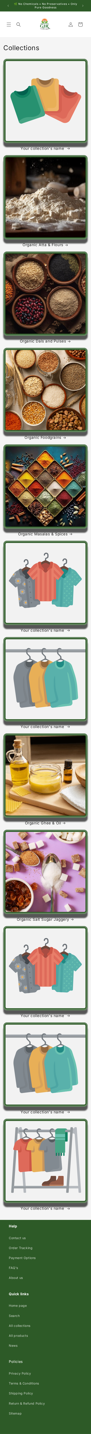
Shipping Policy (21, 1393)
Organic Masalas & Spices (43, 534)
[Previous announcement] (8, 6)
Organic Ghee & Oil (43, 823)
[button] (9, 24)
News (13, 1345)
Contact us (17, 1238)
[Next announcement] (83, 6)
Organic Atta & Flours (43, 245)
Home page (18, 1305)
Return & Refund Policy (27, 1403)
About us (16, 1278)
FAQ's (13, 1268)
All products (18, 1335)
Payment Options (22, 1258)
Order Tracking (20, 1248)
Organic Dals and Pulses (43, 341)
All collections (19, 1325)
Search (14, 1316)
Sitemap (15, 1413)
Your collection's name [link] (43, 148)
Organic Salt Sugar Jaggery (43, 919)
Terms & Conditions (24, 1383)
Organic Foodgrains (43, 437)
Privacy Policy (20, 1373)
